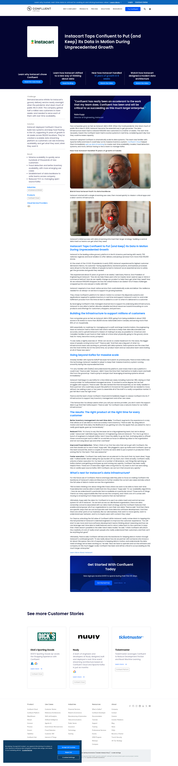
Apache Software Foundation (96, 757)
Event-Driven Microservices (54, 727)
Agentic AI (48, 723)
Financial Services (74, 709)
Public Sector (72, 723)
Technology (72, 730)
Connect (30, 723)
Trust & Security (117, 737)
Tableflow (30, 734)
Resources (96, 704)
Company (115, 709)
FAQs (113, 730)
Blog (113, 723)
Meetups (95, 741)
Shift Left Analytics (51, 716)
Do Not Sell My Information (87, 753)
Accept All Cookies (68, 747)
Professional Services (99, 730)
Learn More (115, 2)
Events (94, 734)
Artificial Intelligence (51, 720)
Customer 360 (49, 734)
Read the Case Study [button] (32, 82)
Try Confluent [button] (133, 9)
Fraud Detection (50, 730)
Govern (29, 730)
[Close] (79, 742)
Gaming (70, 734)
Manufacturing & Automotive (77, 716)
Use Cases (49, 704)
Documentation (97, 716)
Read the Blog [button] (68, 83)
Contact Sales (141, 2)
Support (94, 723)
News (113, 727)
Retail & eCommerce (75, 713)
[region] (42, 751)
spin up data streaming (94, 144)
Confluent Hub (32, 737)
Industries (72, 704)
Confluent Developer (98, 713)
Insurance (71, 727)
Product (30, 704)
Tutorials (95, 720)
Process (29, 727)
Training (94, 727)
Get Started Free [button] (103, 583)
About (114, 704)
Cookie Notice (27, 750)
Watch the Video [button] (106, 83)
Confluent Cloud (134, 142)
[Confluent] (39, 9)
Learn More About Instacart (81, 552)
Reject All (68, 752)
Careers (114, 716)
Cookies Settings (68, 757)
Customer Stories (50, 709)
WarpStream (31, 716)
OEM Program (96, 737)
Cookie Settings (116, 753)
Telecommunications (74, 720)
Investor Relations (117, 720)
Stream (29, 720)
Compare (95, 744)
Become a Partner (117, 734)
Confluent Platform (33, 713)
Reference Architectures (53, 713)
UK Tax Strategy (117, 741)
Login (130, 2)
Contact (114, 713)
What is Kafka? (97, 709)
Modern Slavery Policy (102, 753)
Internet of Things (50, 737)
